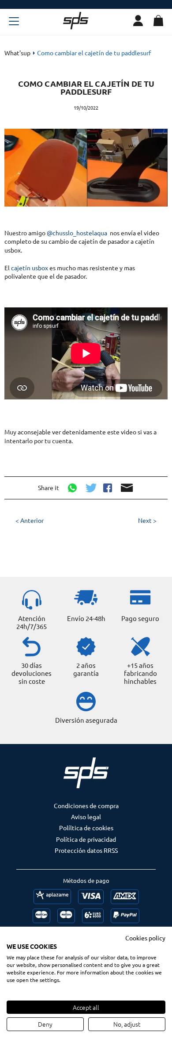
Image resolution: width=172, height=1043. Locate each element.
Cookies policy (145, 938)
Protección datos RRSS (86, 850)
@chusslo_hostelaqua (77, 233)
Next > (147, 520)
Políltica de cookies (86, 828)
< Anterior (29, 520)
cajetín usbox (29, 268)
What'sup (17, 53)
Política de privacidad (86, 839)
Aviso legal (86, 817)
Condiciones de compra (86, 805)
